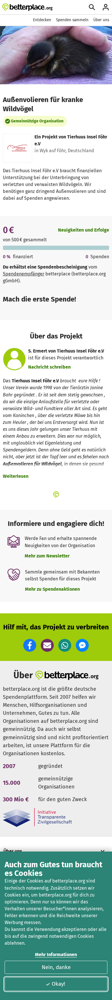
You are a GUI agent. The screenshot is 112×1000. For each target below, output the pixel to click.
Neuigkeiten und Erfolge (83, 230)
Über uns (101, 19)
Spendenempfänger (23, 274)
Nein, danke (56, 967)
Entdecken (42, 19)
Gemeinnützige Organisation (37, 121)
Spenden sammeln (72, 19)
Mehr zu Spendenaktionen (52, 589)
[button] (29, 645)
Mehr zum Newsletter (47, 556)
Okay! (58, 984)
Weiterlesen (15, 476)
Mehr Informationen (56, 954)
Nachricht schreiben (49, 367)
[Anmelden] (105, 7)
